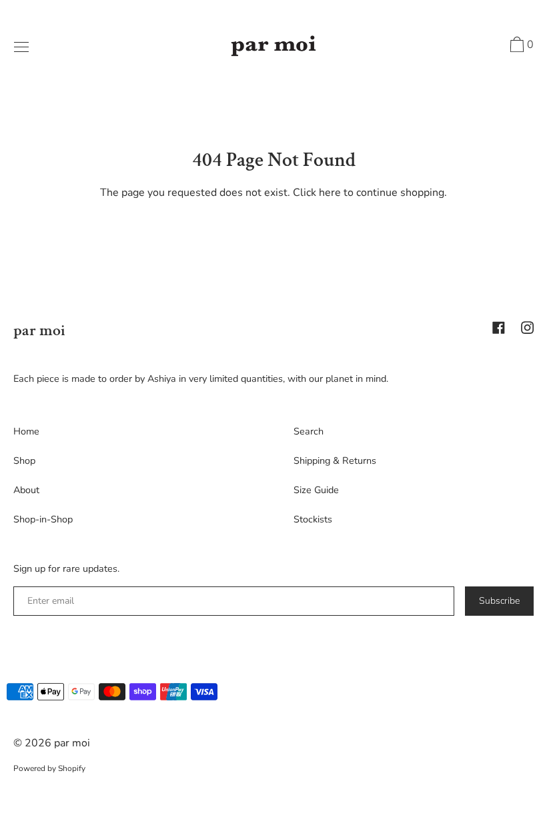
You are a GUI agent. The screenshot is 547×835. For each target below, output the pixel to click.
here (330, 192)
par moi (39, 330)
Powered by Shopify (49, 768)
